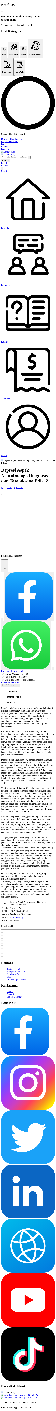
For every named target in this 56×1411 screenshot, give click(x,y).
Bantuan (5, 149)
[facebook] (25, 1054)
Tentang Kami (13, 969)
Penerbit (5, 163)
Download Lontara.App (12, 139)
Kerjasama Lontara (9, 141)
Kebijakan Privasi (15, 974)
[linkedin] (28, 1217)
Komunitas (6, 146)
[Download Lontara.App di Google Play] (20, 1395)
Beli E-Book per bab (10, 685)
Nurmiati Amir (12, 488)
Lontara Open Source (16, 979)
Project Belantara (14, 997)
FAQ (9, 977)
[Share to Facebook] (29, 596)
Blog (3, 144)
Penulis (4, 165)
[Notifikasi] (2, 168)
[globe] (28, 1272)
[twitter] (28, 1163)
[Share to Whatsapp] (26, 645)
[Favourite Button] (2, 932)
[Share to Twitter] (2, 619)
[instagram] (28, 1109)
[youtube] (28, 1326)
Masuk (4, 171)
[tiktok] (28, 1380)
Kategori (5, 160)
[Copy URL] (53, 668)
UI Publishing (16, 917)
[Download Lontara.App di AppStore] (19, 1397)
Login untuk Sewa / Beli (12, 671)
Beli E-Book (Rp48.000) (16, 677)
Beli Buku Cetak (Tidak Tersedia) (20, 680)
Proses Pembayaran (10, 682)
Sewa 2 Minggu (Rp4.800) (17, 674)
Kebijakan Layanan (16, 971)
